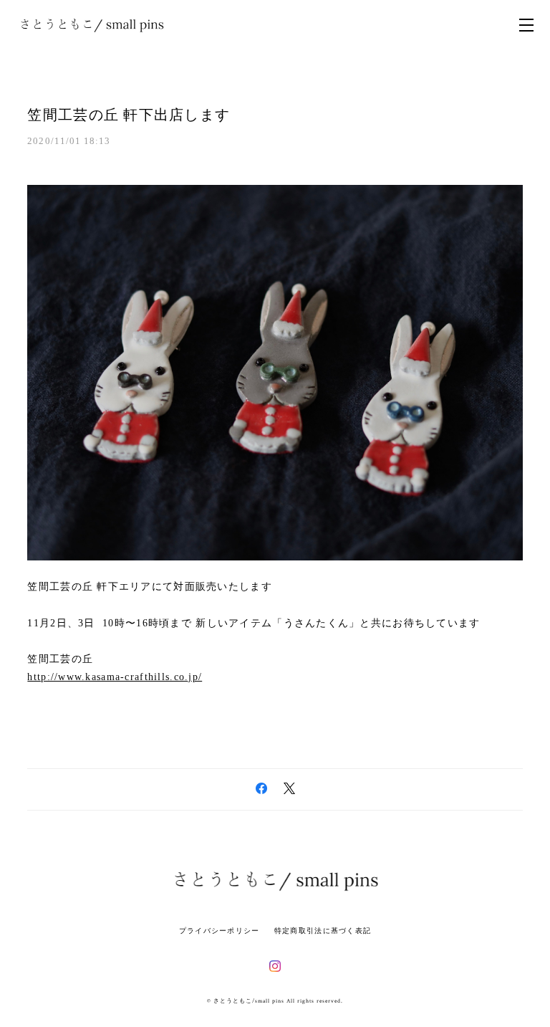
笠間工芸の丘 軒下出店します (128, 115)
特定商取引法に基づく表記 (322, 931)
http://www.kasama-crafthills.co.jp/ (114, 677)
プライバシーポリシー (219, 931)
